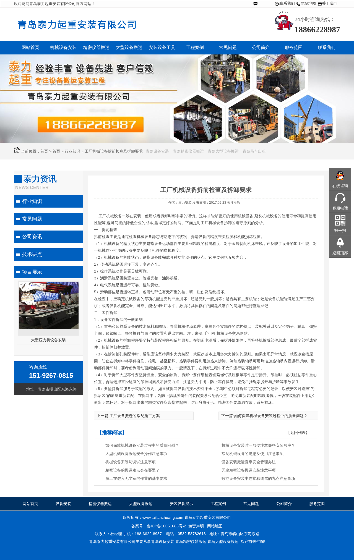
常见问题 (32, 219)
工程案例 (218, 503)
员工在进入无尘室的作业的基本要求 (136, 478)
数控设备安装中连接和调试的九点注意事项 (258, 478)
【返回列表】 (297, 432)
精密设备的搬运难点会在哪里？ (132, 470)
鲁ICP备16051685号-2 (166, 526)
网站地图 (308, 3)
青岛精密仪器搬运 (188, 151)
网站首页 (30, 503)
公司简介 (284, 503)
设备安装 (63, 503)
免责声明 (196, 526)
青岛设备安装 (157, 151)
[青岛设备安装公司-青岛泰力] (99, 31)
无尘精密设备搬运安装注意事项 (249, 470)
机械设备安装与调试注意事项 (130, 462)
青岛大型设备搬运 (223, 151)
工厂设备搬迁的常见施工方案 (135, 416)
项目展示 (32, 272)
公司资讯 (32, 236)
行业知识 (72, 151)
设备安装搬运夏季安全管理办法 (249, 462)
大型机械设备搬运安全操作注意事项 (136, 453)
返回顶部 (340, 253)
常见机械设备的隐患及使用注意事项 (252, 453)
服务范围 (317, 503)
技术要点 (32, 254)
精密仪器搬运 (100, 503)
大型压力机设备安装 (48, 340)
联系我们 (287, 3)
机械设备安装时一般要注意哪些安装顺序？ (258, 445)
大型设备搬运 (140, 503)
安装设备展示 (181, 503)
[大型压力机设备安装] (53, 327)
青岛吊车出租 (254, 151)
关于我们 (329, 3)
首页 (44, 151)
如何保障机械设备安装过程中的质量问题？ (271, 416)
